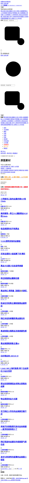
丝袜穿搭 (11, 170)
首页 (5, 127)
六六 (15, 18)
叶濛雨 (9, 13)
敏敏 (5, 13)
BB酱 (7, 16)
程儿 (26, 11)
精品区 (5, 148)
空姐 (7, 11)
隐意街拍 (3, 234)
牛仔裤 (4, 172)
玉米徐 (23, 14)
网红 (2, 11)
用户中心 (3, 151)
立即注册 (5, 3)
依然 (16, 16)
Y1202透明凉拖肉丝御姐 (10, 241)
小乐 (24, 16)
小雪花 (2, 121)
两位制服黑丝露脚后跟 (10, 278)
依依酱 (2, 123)
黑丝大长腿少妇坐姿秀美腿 (12, 266)
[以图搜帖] (14, 48)
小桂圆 (21, 11)
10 (6, 468)
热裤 (5, 137)
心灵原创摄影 (4, 311)
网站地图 (17, 480)
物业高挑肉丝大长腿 (9, 399)
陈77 (10, 14)
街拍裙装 (5, 170)
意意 (16, 14)
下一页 (20, 468)
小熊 (13, 16)
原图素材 (15, 153)
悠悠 (27, 16)
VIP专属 (6, 142)
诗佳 (20, 18)
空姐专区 (16, 170)
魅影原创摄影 (4, 271)
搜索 (2, 20)
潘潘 (22, 16)
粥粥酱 (15, 13)
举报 (5, 480)
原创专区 (9, 153)
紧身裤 (5, 139)
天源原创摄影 (4, 296)
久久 (2, 361)
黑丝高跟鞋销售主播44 (10, 343)
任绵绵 (7, 14)
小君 (18, 13)
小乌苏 (2, 13)
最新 (7, 166)
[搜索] (1, 50)
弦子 (12, 13)
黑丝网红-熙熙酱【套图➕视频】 (14, 291)
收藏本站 (3, 1)
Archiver (9, 480)
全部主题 (3, 166)
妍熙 (13, 18)
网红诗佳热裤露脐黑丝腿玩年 (13, 318)
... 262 (9, 468)
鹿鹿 (24, 13)
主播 (9, 11)
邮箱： (19, 478)
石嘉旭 (2, 18)
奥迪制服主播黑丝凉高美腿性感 (14, 331)
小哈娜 (21, 13)
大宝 (14, 11)
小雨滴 (17, 11)
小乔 (18, 18)
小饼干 (10, 16)
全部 (2, 170)
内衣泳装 (6, 141)
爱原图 (13, 480)
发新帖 (2, 168)
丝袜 (5, 135)
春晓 (24, 11)
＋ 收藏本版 (8, 168)
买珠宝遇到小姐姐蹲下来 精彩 (13, 254)
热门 (10, 166)
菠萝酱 (6, 18)
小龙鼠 (4, 16)
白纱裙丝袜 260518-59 (9, 356)
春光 (12, 11)
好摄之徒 (3, 206)
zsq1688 (3, 258)
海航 (4, 11)
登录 (2, 3)
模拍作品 (21, 170)
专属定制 (8, 1)
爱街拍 (2, 348)
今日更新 (6, 129)
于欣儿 (10, 18)
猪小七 (4, 14)
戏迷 (2, 246)
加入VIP (6, 146)
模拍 (5, 131)
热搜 (2, 7)
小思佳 (20, 14)
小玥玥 (13, 14)
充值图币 (6, 144)
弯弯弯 (19, 16)
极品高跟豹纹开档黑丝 (10, 229)
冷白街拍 (3, 376)
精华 (12, 166)
